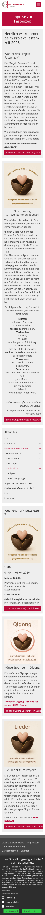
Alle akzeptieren (32, 911)
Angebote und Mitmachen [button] (18, 483)
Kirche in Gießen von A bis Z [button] (19, 488)
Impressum (6, 890)
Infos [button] (7, 493)
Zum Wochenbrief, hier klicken (22, 608)
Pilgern (12, 473)
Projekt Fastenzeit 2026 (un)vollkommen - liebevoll (23, 152)
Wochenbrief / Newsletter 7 (22, 512)
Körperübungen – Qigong (22, 667)
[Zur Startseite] (13, 4)
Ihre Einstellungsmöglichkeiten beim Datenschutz (22, 861)
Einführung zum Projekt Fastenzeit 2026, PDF (23, 419)
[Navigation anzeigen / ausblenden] (38, 4)
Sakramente (12, 458)
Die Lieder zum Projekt (20, 770)
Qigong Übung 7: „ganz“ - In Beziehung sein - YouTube (23, 710)
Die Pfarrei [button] (10, 443)
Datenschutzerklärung (10, 893)
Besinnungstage (16, 478)
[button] (40, 453)
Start (6, 438)
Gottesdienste (13, 453)
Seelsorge (11, 463)
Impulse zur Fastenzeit (22, 18)
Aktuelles (10, 432)
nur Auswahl (11, 911)
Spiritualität (12, 468)
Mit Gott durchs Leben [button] (16, 448)
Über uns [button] (9, 498)
